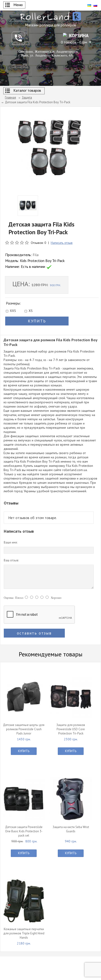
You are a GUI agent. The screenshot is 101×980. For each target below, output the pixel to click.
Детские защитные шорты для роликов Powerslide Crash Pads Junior (23, 729)
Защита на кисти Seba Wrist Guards (71, 829)
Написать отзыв (62, 243)
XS (31, 311)
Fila (36, 254)
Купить (23, 751)
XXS (13, 311)
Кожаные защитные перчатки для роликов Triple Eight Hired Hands (23, 933)
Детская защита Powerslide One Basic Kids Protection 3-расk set (24, 831)
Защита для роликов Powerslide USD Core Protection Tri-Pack (70, 729)
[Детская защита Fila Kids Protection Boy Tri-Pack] (49, 148)
